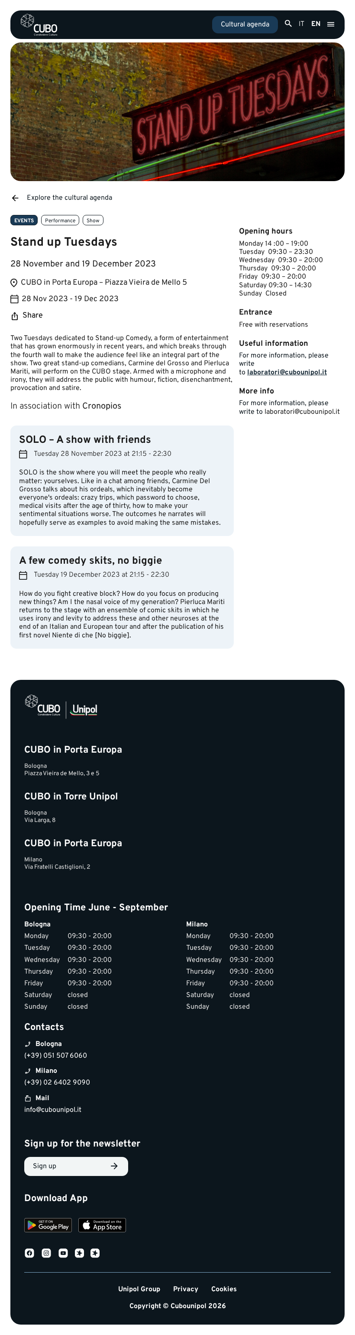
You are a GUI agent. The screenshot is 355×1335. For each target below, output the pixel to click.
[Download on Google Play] (48, 1226)
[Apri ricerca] (288, 24)
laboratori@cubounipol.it (287, 372)
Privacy (185, 1290)
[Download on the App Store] (102, 1226)
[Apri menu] (330, 25)
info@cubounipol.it (52, 1110)
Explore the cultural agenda (69, 198)
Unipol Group (139, 1290)
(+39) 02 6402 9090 (57, 1082)
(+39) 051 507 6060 (55, 1056)
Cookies (224, 1290)
